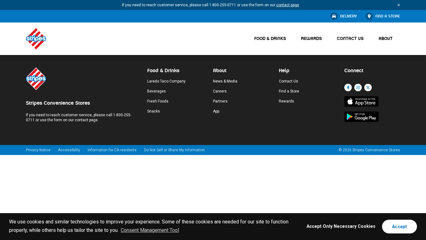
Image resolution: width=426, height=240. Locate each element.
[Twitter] (368, 87)
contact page (287, 5)
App (216, 111)
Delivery (348, 16)
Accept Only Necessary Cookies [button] (341, 226)
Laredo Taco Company (166, 81)
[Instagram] (358, 87)
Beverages (156, 91)
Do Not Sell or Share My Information (174, 150)
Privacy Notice (38, 150)
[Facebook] (348, 87)
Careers (220, 91)
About (386, 38)
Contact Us (350, 38)
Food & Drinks (270, 38)
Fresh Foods (157, 101)
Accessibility (69, 150)
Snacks (153, 111)
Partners (220, 101)
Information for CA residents (112, 150)
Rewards (311, 38)
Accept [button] (399, 226)
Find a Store (387, 16)
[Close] (398, 5)
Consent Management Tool (150, 230)
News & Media (225, 81)
